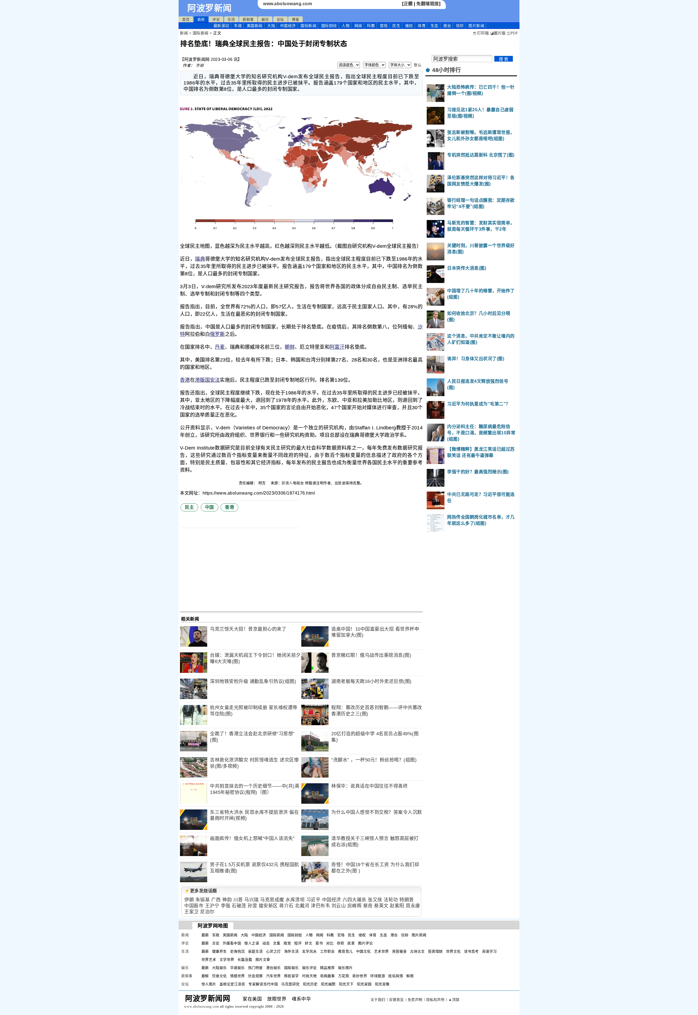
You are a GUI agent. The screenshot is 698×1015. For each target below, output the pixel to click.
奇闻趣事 (327, 976)
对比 (329, 943)
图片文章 (262, 959)
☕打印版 (480, 33)
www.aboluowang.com (287, 3)
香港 (185, 380)
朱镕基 (202, 899)
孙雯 (252, 905)
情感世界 (237, 976)
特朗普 (406, 899)
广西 (216, 899)
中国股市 (193, 905)
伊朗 (189, 899)
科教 (371, 25)
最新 (221, 25)
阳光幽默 (328, 984)
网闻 (358, 25)
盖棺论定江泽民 (232, 984)
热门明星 (255, 968)
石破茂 (239, 905)
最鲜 (205, 976)
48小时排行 (446, 70)
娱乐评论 (309, 968)
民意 (351, 943)
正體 (408, 3)
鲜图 (410, 976)
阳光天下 (346, 984)
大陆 (271, 25)
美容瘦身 (399, 951)
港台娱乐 (273, 968)
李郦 (200, 65)
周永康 (413, 905)
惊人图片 (208, 984)
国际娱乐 (291, 968)
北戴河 (302, 905)
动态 (266, 943)
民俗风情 (395, 976)
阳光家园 (364, 984)
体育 (422, 25)
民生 (396, 25)
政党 (287, 943)
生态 (434, 25)
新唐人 (287, 483)
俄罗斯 (217, 334)
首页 (185, 19)
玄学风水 (309, 951)
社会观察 (255, 976)
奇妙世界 (359, 976)
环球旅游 (377, 976)
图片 (476, 25)
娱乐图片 (345, 968)
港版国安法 (207, 380)
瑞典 (200, 259)
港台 (447, 25)
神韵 (227, 899)
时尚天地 (309, 976)
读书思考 (471, 951)
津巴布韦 (320, 905)
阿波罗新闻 (209, 8)
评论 (216, 19)
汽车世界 (273, 976)
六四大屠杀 (354, 899)
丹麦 (220, 347)
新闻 (201, 19)
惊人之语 (251, 943)
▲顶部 (453, 1000)
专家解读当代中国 (263, 984)
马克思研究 (290, 984)
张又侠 (375, 899)
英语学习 (489, 951)
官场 (384, 25)
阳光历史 (310, 984)
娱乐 (265, 19)
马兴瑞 (251, 899)
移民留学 (291, 976)
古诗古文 (417, 951)
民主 (189, 507)
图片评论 (365, 943)
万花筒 (343, 976)
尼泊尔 (207, 911)
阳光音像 (382, 984)
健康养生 (219, 951)
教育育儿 (345, 951)
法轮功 (391, 899)
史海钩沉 (237, 951)
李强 (225, 905)
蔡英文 (381, 905)
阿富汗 (337, 347)
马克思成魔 (272, 899)
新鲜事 (248, 19)
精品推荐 (327, 968)
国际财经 (329, 25)
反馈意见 (396, 1000)
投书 (319, 943)
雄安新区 (268, 905)
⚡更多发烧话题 (200, 890)
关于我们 (378, 1000)
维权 (409, 25)
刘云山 (339, 905)
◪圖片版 (498, 33)
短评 (298, 943)
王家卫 (191, 911)
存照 (340, 943)
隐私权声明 (435, 1000)
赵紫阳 (397, 905)
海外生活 (291, 951)
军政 (238, 25)
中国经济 (288, 25)
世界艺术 (208, 959)
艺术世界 (381, 951)
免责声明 (415, 1000)
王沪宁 (212, 905)
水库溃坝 (295, 899)
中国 (209, 507)
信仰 (460, 25)
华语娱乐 (237, 968)
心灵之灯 (273, 951)
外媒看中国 (232, 943)
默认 (417, 65)
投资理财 (435, 951)
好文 (308, 943)
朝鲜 (290, 347)
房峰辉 (354, 905)
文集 (276, 943)
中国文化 (363, 951)
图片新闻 (419, 935)
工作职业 (327, 951)
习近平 (313, 899)
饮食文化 (219, 976)
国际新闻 (308, 25)
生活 (231, 19)
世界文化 (453, 951)
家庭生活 (255, 951)
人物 (346, 25)
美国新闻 (255, 25)
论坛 (280, 19)
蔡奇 (368, 905)
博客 (295, 19)
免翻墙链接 (427, 3)
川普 (238, 899)
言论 (215, 943)
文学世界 (226, 959)
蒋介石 (286, 905)
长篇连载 (244, 959)
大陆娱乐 (219, 968)
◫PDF (512, 33)
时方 (262, 483)
